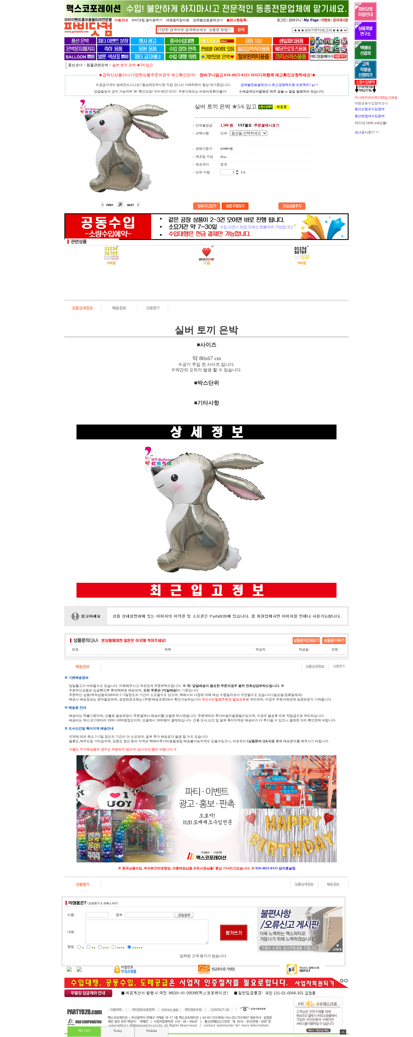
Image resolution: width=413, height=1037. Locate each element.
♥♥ (93, 948)
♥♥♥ (106, 948)
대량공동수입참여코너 (371, 103)
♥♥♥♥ (120, 948)
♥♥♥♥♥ (137, 948)
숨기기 (343, 1032)
